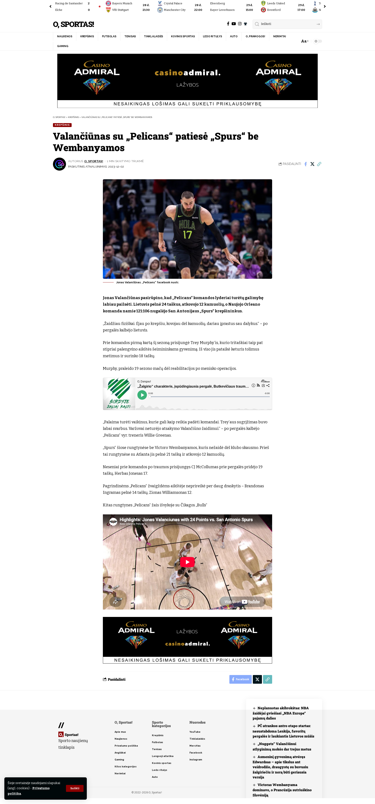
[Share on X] (312, 164)
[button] (75, 788)
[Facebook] (228, 23)
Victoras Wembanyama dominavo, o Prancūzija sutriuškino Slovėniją (282, 789)
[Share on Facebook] (306, 164)
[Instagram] (240, 23)
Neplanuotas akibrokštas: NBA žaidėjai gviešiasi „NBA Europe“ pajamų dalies (281, 713)
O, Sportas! (73, 24)
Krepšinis (62, 124)
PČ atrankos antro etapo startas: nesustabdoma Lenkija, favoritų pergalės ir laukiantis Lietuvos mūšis (283, 730)
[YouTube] (233, 23)
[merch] (245, 24)
